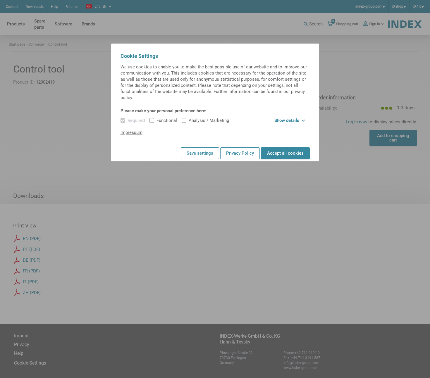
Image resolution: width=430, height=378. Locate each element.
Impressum (131, 132)
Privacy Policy (240, 153)
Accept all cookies (285, 153)
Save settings (200, 153)
